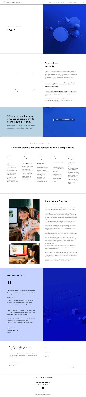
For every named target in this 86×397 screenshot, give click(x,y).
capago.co (10, 332)
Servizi (62, 2)
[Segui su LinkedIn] (43, 388)
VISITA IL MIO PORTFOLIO (64, 119)
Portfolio (69, 2)
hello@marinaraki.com (15, 363)
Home (50, 2)
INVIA (72, 367)
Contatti (75, 2)
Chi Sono (56, 2)
